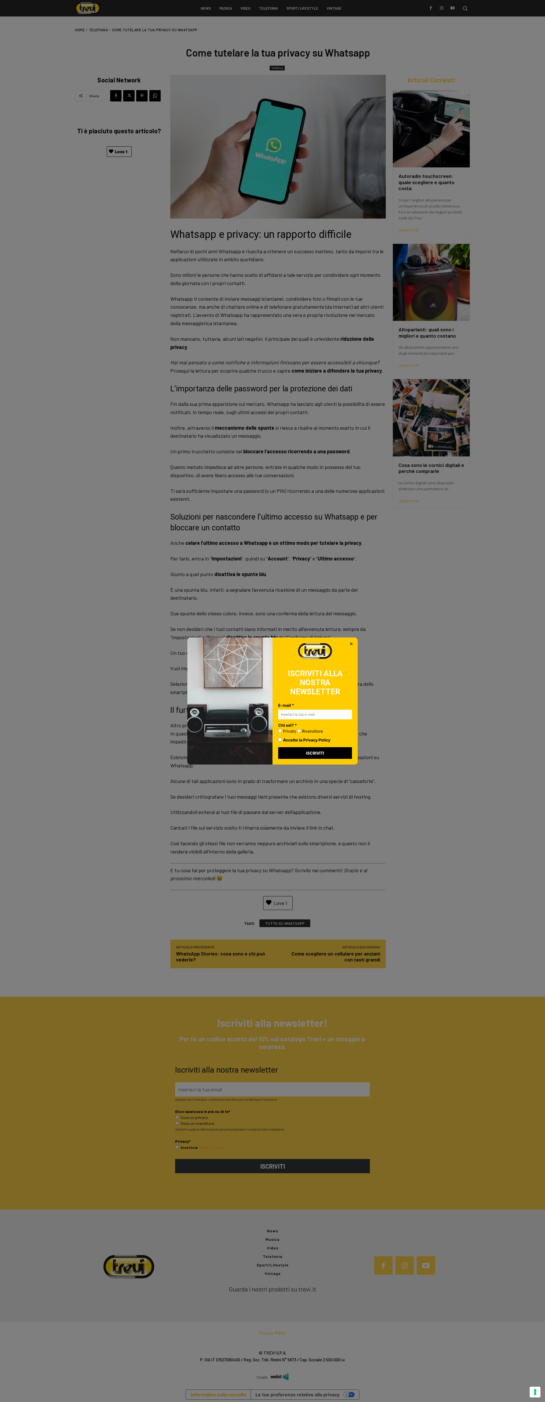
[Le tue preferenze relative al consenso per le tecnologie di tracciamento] (535, 1392)
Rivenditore (312, 731)
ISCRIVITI (315, 753)
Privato (289, 731)
